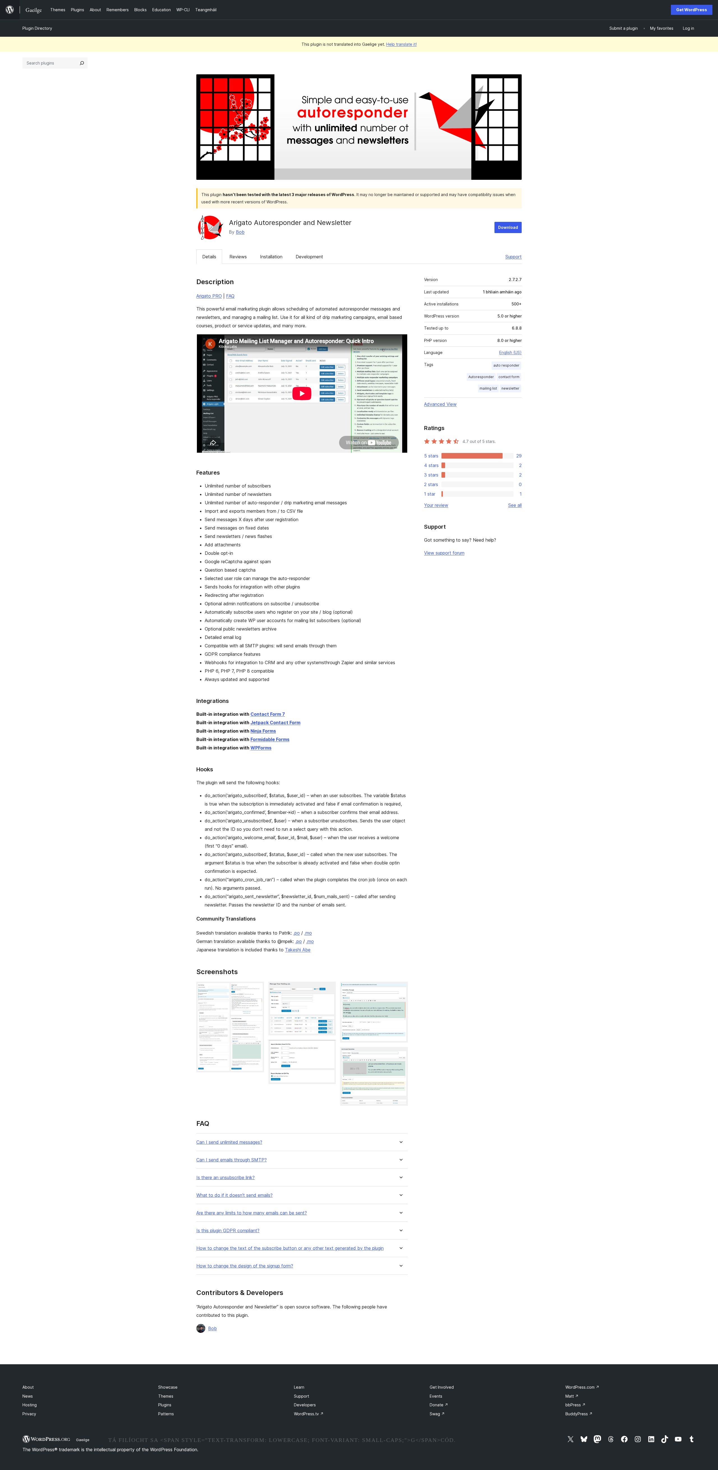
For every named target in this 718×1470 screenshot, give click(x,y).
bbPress (575, 1404)
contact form (508, 377)
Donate (439, 1404)
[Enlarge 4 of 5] (400, 989)
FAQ (230, 296)
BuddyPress (579, 1413)
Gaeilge (82, 1439)
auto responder (506, 365)
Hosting (29, 1404)
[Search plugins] (82, 63)
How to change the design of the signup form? (244, 1266)
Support (513, 256)
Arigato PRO (209, 296)
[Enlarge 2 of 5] (328, 989)
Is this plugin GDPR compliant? (227, 1230)
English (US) (510, 352)
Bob (240, 232)
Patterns (166, 1413)
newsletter (510, 388)
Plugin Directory (37, 28)
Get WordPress (691, 9)
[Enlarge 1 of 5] (256, 989)
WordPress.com (582, 1387)
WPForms (260, 748)
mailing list (488, 388)
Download (508, 227)
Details (209, 256)
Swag (437, 1413)
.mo (308, 933)
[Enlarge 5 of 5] (400, 1054)
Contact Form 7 (267, 714)
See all (515, 505)
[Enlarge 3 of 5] (328, 1047)
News (27, 1396)
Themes (165, 1396)
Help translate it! (401, 44)
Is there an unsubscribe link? (225, 1177)
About (28, 1387)
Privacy (29, 1413)
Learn (299, 1387)
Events (436, 1396)
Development (309, 256)
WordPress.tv (309, 1413)
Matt (572, 1396)
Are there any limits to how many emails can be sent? (251, 1213)
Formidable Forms (269, 739)
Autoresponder (481, 377)
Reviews (238, 256)
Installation (271, 256)
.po (296, 933)
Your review (436, 505)
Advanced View (440, 404)
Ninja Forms (263, 731)
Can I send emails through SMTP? (231, 1160)
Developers (305, 1404)
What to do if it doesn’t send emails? (234, 1195)
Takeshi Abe (297, 950)
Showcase (168, 1387)
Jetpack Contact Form (275, 722)
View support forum (444, 553)
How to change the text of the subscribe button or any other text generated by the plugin (290, 1248)
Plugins (164, 1404)
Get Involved (442, 1387)
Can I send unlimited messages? (229, 1142)
